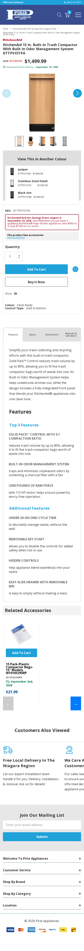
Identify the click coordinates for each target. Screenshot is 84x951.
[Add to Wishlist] (75, 269)
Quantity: (12, 247)
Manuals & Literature (71, 334)
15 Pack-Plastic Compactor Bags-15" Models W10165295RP (19, 668)
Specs (32, 334)
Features (13, 334)
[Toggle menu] (78, 15)
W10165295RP (14, 677)
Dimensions (51, 334)
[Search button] (59, 14)
